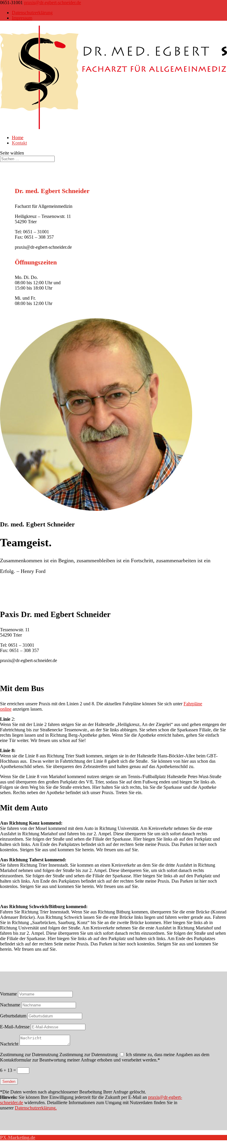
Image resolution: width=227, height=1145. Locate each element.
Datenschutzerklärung (32, 12)
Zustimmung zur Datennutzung (29, 1054)
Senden (8, 1081)
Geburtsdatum (13, 1015)
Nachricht (9, 1043)
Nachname (10, 1004)
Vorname (8, 993)
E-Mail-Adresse (15, 1026)
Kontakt (19, 142)
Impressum (22, 17)
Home (17, 137)
